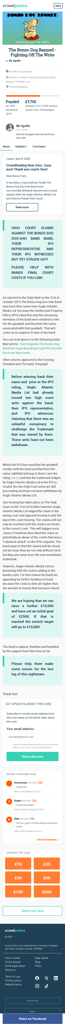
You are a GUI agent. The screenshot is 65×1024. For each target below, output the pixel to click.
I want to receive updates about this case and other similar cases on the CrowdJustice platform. (35, 746)
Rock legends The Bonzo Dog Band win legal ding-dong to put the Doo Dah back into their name (32, 348)
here (15, 478)
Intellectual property (20, 71)
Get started (32, 1000)
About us (10, 970)
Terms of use (12, 976)
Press (38, 966)
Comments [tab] (39, 146)
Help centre (41, 958)
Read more (22, 207)
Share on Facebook (32, 1019)
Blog (37, 962)
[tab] (6, 146)
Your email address (20, 729)
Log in (32, 1011)
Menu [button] (58, 5)
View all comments (46, 839)
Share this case (33, 911)
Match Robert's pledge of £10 (28, 809)
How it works (12, 958)
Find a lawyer (13, 962)
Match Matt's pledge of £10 (27, 831)
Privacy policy (13, 980)
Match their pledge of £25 (26, 791)
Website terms (13, 984)
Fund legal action (15, 966)
